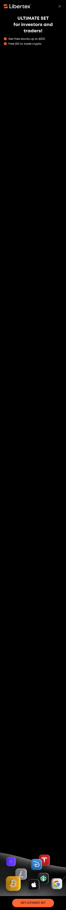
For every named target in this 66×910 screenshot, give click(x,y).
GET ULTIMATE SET (33, 903)
